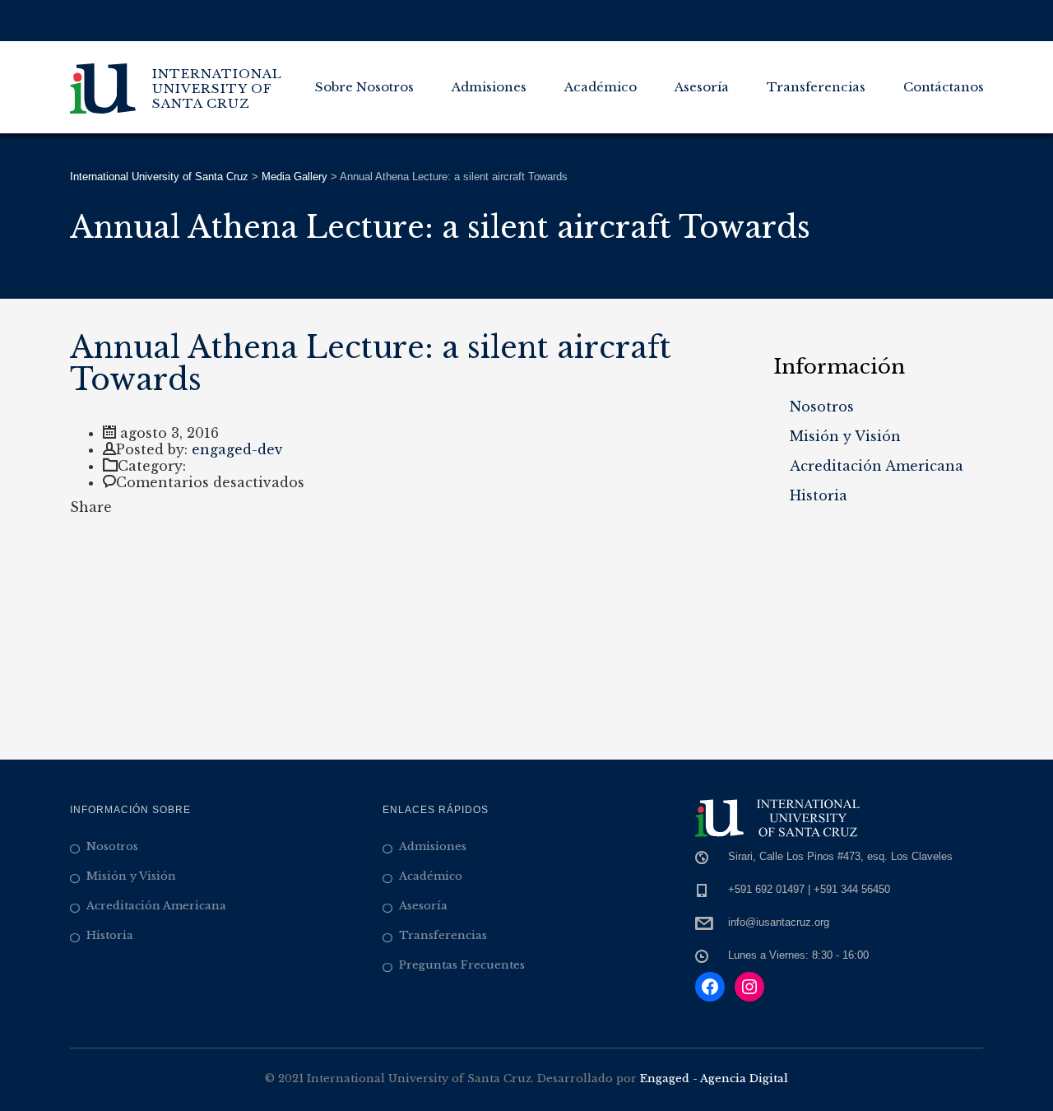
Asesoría (702, 87)
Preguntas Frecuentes (462, 965)
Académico (600, 87)
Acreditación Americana (876, 466)
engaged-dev (237, 449)
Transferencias (816, 87)
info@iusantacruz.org (778, 922)
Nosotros (822, 406)
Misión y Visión (845, 436)
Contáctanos (943, 87)
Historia (818, 495)
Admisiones (489, 87)
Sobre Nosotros (364, 87)
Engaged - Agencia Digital (714, 1078)
